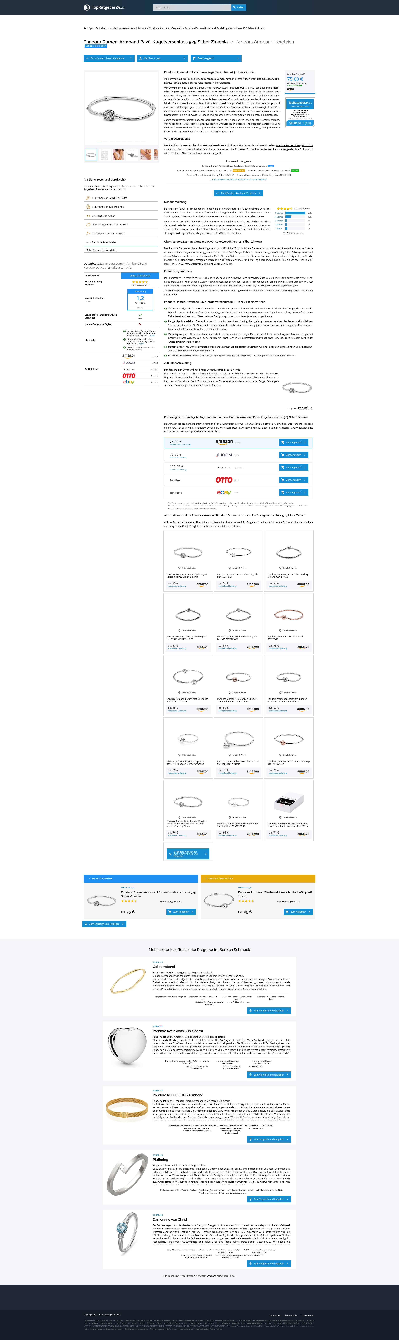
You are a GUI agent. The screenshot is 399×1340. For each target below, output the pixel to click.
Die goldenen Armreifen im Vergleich (170, 997)
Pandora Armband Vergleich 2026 (294, 145)
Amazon (172, 423)
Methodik (87, 301)
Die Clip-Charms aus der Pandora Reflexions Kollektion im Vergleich (187, 1062)
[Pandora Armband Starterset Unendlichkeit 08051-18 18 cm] (218, 900)
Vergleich (193, 131)
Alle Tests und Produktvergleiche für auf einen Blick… (199, 1276)
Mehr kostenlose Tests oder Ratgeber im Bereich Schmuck (199, 949)
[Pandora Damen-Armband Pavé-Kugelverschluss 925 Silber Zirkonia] (101, 900)
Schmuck (158, 962)
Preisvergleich (253, 123)
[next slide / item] (156, 108)
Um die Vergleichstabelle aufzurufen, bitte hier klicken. (211, 526)
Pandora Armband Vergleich (265, 41)
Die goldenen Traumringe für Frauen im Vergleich (187, 1250)
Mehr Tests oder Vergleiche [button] (102, 250)
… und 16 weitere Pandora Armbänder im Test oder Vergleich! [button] (238, 179)
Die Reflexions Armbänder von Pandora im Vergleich (190, 1125)
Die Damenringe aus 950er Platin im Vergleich (178, 1190)
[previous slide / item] (87, 108)
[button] (109, 58)
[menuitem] (85, 28)
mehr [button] (152, 335)
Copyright (88, 1314)
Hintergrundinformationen (190, 119)
